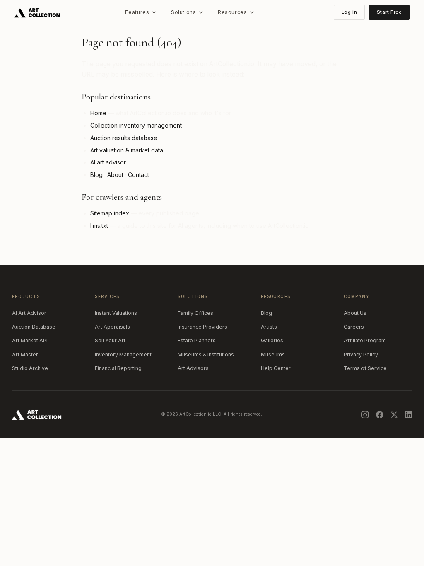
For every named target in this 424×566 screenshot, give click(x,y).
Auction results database (123, 137)
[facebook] (379, 414)
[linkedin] (408, 414)
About (115, 174)
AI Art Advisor (29, 313)
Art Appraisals (112, 327)
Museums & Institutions (206, 354)
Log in (349, 12)
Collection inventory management (136, 125)
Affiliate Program (365, 340)
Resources (232, 12)
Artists (269, 327)
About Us (355, 313)
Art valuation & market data (126, 150)
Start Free (389, 12)
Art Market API (30, 340)
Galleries (272, 340)
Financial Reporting (118, 368)
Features (137, 12)
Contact (138, 174)
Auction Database (33, 327)
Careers (354, 327)
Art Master (25, 354)
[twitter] (394, 414)
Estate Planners (197, 340)
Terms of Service (365, 368)
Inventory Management (123, 354)
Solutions (183, 12)
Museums (273, 354)
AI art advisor (108, 162)
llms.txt (99, 225)
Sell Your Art (110, 340)
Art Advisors (193, 368)
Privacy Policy (361, 354)
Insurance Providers (202, 327)
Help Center (276, 368)
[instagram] (365, 414)
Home (98, 112)
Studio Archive (30, 368)
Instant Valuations (116, 313)
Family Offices (195, 313)
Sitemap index (109, 213)
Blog (96, 174)
